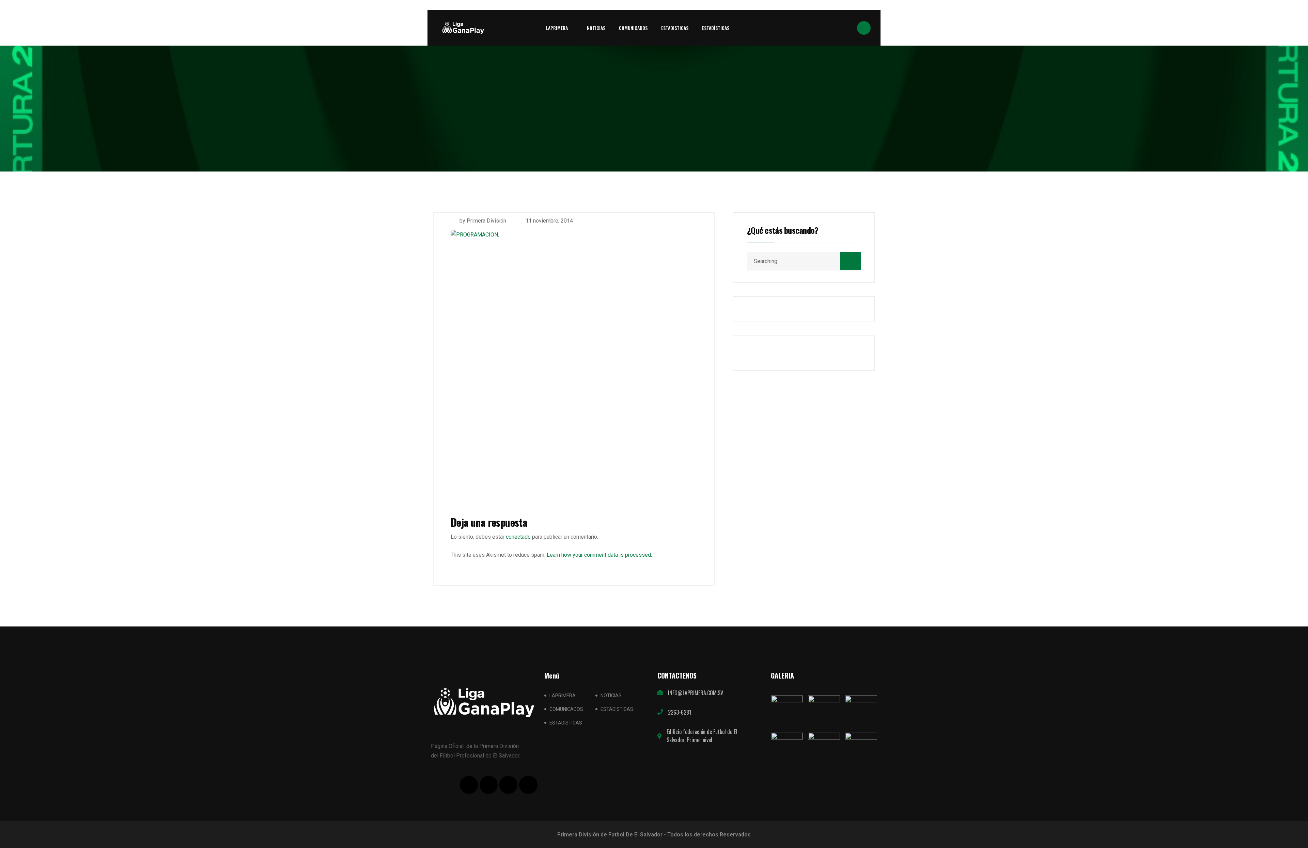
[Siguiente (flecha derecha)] (1296, 424)
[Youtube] (508, 785)
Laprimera (557, 27)
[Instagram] (528, 785)
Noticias (596, 27)
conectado (518, 537)
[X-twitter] (489, 785)
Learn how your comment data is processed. (599, 555)
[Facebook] (469, 785)
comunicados (633, 27)
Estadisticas (674, 27)
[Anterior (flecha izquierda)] (12, 424)
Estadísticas (715, 27)
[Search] (850, 261)
